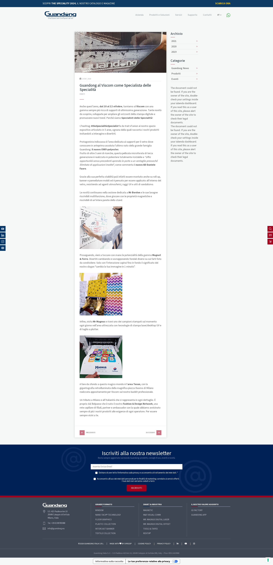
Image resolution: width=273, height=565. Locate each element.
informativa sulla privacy (128, 472)
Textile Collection (105, 533)
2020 (173, 46)
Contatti (207, 15)
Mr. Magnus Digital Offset (156, 524)
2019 (173, 52)
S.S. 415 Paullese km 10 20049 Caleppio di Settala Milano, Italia (59, 514)
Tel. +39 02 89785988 (56, 523)
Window (99, 510)
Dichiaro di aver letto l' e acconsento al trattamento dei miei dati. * (138, 473)
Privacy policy (163, 544)
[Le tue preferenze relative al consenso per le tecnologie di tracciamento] (268, 560)
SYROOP (128, 543)
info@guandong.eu (56, 528)
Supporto (192, 15)
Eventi (82, 94)
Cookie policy (144, 544)
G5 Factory (196, 510)
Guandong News (180, 68)
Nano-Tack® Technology (108, 515)
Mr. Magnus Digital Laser (156, 519)
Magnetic (148, 510)
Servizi (178, 15)
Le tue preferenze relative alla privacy (149, 561)
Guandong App (198, 515)
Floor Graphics (103, 519)
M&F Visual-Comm (152, 515)
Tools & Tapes (150, 529)
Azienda (140, 15)
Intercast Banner (104, 529)
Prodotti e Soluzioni (159, 15)
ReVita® (147, 533)
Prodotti (176, 73)
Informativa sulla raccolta (109, 561)
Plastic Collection (105, 524)
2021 (173, 41)
